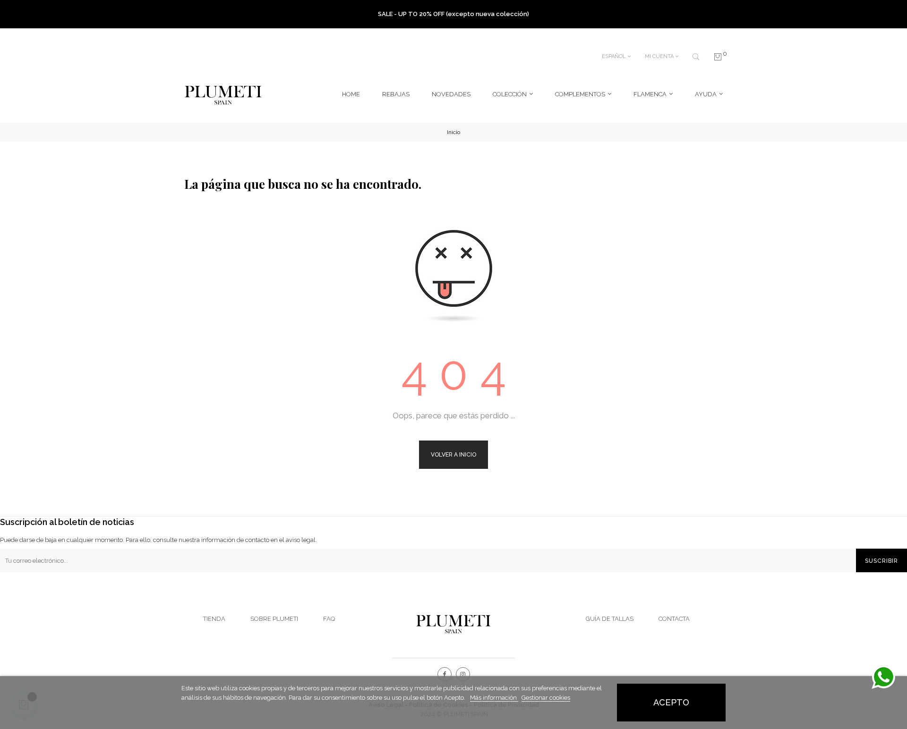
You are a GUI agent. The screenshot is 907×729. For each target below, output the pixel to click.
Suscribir (881, 561)
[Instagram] (463, 674)
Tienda (214, 618)
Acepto (671, 702)
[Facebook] (444, 674)
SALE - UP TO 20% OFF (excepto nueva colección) (453, 13)
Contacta (674, 618)
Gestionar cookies (546, 697)
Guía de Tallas (609, 618)
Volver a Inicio (453, 454)
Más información (494, 697)
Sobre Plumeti (274, 618)
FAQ (329, 618)
